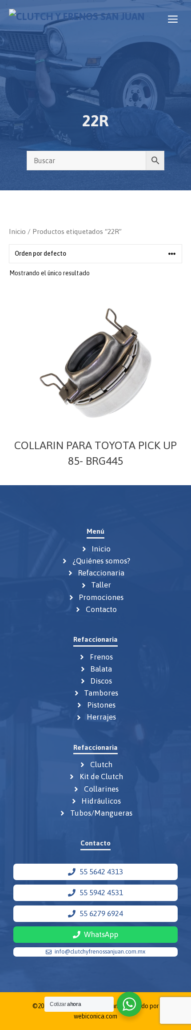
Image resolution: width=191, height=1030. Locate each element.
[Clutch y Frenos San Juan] (76, 19)
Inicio (17, 231)
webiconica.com (95, 1016)
